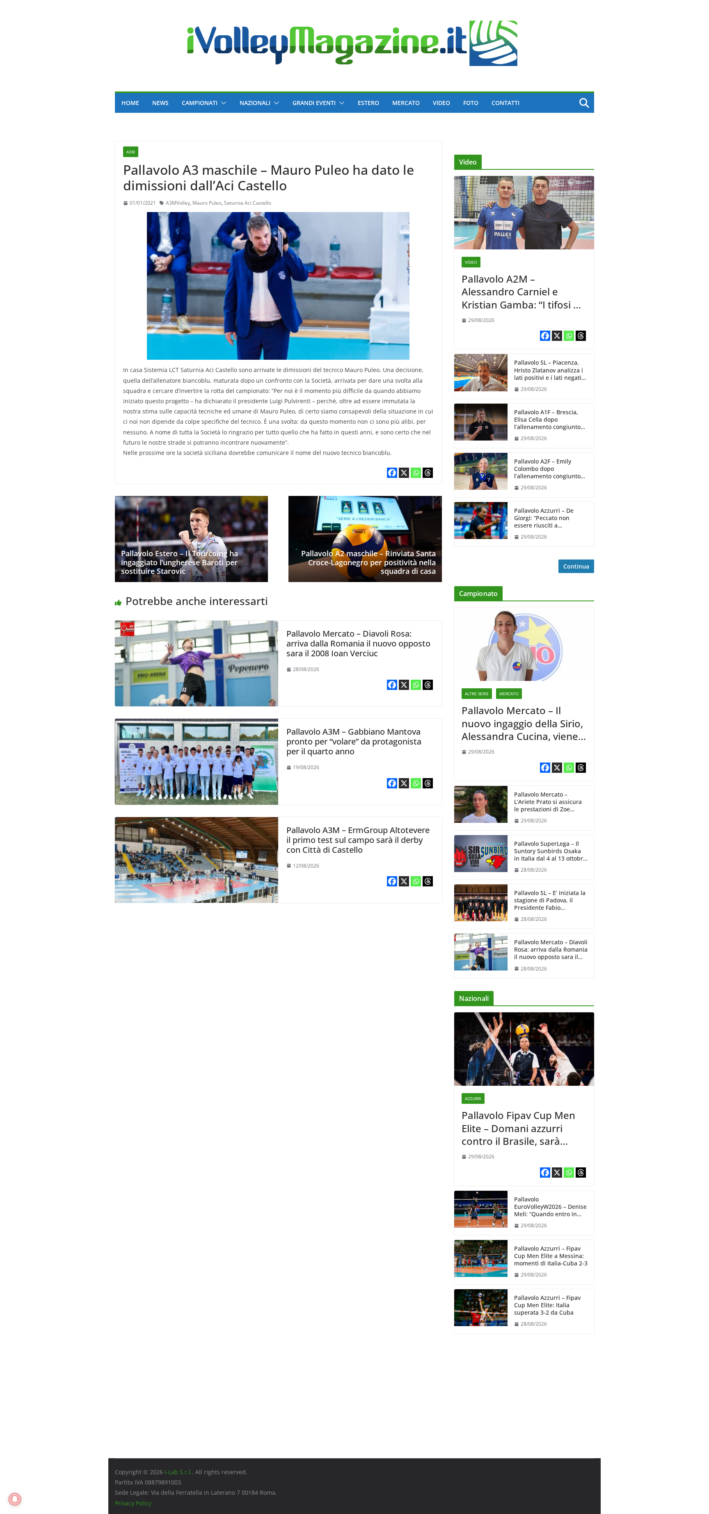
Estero (368, 103)
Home (130, 103)
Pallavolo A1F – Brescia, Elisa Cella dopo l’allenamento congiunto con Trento (547, 420)
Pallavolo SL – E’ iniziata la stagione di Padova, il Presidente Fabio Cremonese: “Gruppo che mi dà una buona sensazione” (549, 900)
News (160, 103)
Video (441, 103)
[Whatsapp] (416, 473)
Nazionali (255, 103)
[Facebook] (392, 473)
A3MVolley (178, 202)
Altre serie (477, 693)
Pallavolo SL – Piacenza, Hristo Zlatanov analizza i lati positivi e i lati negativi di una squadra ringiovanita (550, 370)
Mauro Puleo (207, 202)
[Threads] (428, 473)
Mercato (406, 103)
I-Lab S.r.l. (178, 1472)
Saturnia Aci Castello (247, 202)
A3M (130, 152)
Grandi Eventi (314, 103)
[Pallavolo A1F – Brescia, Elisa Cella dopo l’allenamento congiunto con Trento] (481, 426)
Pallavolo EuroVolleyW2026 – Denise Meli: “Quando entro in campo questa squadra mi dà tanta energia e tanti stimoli (550, 1207)
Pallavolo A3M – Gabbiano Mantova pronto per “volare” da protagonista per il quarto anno (353, 741)
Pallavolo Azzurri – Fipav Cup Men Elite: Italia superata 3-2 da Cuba (547, 1305)
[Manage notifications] (14, 1499)
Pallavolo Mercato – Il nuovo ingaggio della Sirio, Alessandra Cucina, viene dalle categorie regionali (522, 723)
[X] (404, 473)
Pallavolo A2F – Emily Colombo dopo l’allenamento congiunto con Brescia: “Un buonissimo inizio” (547, 469)
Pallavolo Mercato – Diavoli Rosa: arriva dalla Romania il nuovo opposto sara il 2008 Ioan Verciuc (358, 643)
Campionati (199, 103)
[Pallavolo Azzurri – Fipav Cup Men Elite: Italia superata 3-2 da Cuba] (481, 1311)
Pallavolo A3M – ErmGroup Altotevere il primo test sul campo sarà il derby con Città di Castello (358, 839)
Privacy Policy (133, 1503)
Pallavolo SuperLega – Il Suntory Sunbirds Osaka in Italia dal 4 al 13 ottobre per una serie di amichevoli (550, 851)
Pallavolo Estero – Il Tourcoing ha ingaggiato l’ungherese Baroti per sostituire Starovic (179, 562)
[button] (221, 103)
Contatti (505, 103)
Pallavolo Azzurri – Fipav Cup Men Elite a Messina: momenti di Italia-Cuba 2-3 (551, 1256)
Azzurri (473, 1098)
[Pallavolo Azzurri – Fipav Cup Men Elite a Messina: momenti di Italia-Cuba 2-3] (481, 1262)
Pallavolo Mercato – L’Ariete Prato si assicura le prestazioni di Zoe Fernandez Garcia (548, 802)
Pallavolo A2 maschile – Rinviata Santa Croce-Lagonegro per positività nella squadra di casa (368, 562)
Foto (470, 103)
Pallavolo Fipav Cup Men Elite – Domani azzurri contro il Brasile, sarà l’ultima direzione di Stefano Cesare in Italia (518, 1128)
